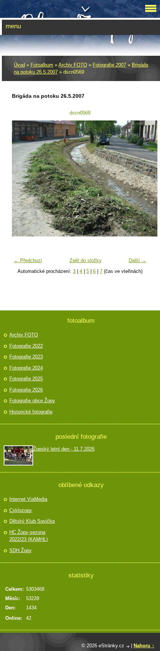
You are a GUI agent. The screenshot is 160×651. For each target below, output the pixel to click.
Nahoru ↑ (144, 645)
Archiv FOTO (72, 65)
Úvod (19, 65)
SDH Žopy (20, 550)
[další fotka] (137, 178)
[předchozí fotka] (22, 178)
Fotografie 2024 (26, 368)
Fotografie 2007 (109, 65)
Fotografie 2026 (26, 390)
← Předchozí (28, 260)
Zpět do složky (86, 260)
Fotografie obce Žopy (32, 400)
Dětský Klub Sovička (32, 521)
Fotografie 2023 (26, 357)
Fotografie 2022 (26, 346)
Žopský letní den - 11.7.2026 (64, 449)
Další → (137, 260)
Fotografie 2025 (26, 378)
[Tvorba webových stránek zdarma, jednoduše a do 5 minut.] (128, 646)
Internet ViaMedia (28, 499)
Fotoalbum (42, 65)
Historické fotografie (30, 412)
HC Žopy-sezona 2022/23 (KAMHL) (28, 535)
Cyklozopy (20, 510)
